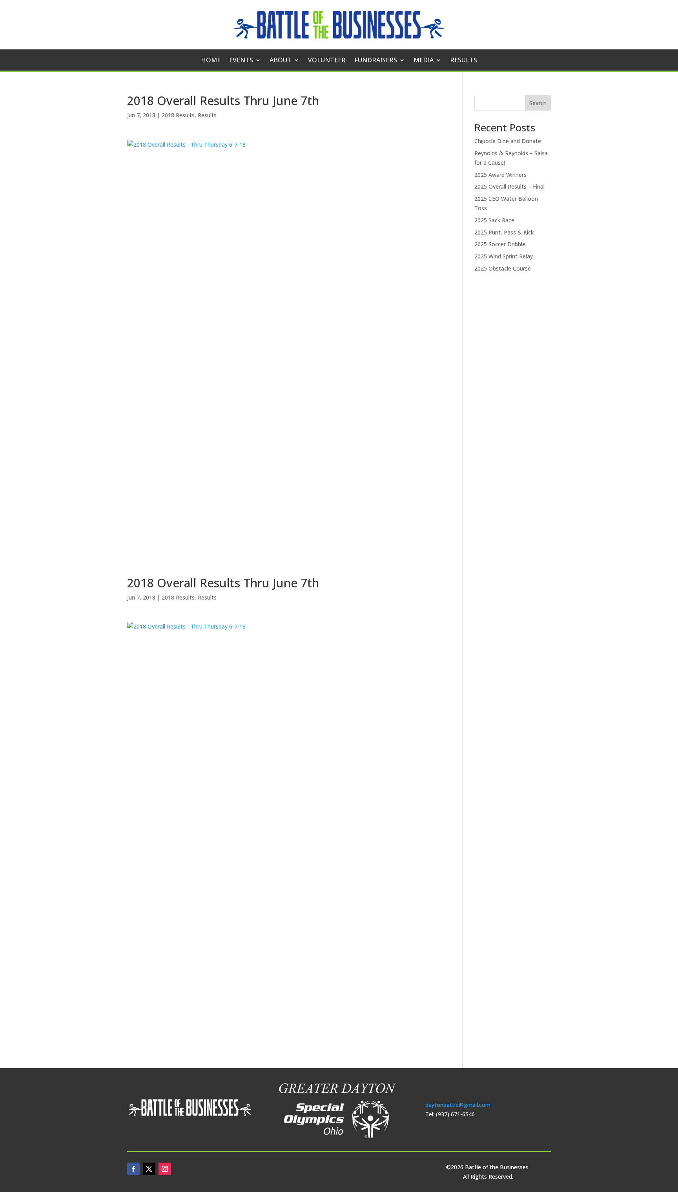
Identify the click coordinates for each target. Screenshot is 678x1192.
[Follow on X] (149, 1169)
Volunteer (327, 60)
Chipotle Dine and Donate (507, 141)
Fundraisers (375, 60)
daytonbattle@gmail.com (457, 1104)
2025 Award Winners (500, 174)
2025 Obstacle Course (502, 268)
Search (538, 103)
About (281, 60)
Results (463, 60)
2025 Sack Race (494, 220)
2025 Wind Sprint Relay (503, 256)
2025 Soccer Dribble (499, 244)
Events (241, 60)
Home (211, 60)
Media (424, 60)
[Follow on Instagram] (165, 1169)
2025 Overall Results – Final (509, 186)
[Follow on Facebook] (133, 1169)
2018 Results (178, 115)
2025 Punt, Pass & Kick (504, 232)
